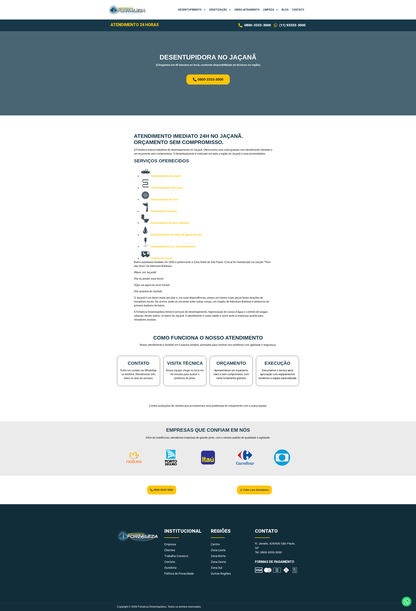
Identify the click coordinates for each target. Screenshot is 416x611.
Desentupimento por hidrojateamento (173, 246)
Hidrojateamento (247, 9)
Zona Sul (216, 567)
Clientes (169, 550)
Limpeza (268, 9)
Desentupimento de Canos (167, 187)
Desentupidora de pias (164, 211)
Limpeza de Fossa (161, 258)
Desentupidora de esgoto (166, 175)
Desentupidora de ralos (164, 199)
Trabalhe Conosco (176, 556)
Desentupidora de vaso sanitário (170, 222)
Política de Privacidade (179, 573)
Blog (285, 9)
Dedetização (218, 9)
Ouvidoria (170, 567)
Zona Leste (218, 550)
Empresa (170, 544)
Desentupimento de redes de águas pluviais (176, 234)
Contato (298, 9)
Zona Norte (218, 556)
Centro (215, 544)
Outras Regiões (221, 573)
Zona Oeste (218, 562)
